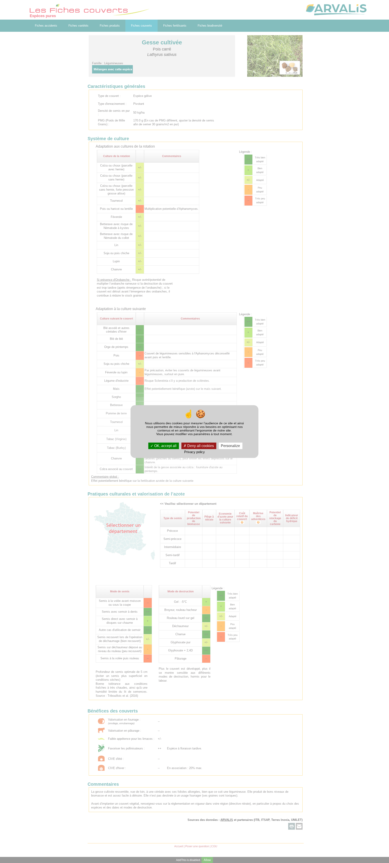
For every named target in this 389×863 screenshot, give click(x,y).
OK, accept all (164, 446)
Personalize (230, 446)
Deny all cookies (200, 446)
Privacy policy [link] (194, 452)
